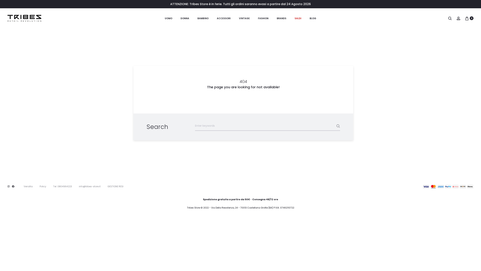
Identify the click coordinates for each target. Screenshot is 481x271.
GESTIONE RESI (115, 186)
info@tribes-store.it (90, 186)
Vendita (28, 186)
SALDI (298, 18)
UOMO (168, 18)
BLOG (313, 18)
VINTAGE (244, 18)
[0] (467, 18)
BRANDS (281, 18)
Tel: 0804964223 (62, 186)
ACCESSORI (224, 18)
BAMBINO (203, 18)
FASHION (263, 18)
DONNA (185, 18)
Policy (43, 186)
